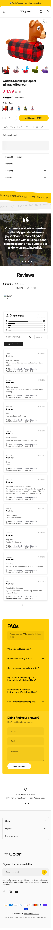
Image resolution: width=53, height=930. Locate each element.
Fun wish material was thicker (18, 486)
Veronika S (9, 557)
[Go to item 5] (45, 70)
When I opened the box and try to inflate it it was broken (24, 364)
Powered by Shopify (31, 913)
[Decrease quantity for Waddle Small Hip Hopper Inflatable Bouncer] (5, 118)
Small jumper (11, 438)
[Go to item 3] (25, 70)
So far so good (12, 387)
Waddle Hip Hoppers (14, 588)
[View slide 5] (31, 261)
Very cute (9, 539)
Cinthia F (9, 354)
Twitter (26, 369)
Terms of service (30, 917)
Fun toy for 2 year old (14, 542)
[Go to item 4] (35, 70)
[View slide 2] (22, 261)
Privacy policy (19, 917)
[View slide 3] (25, 261)
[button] (25, 97)
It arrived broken (12, 360)
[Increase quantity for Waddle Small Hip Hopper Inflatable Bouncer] (14, 118)
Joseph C (9, 533)
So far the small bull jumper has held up (21, 440)
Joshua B (9, 380)
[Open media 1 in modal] (44, 21)
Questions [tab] (31, 288)
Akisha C (9, 581)
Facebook (18, 369)
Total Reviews (41, 317)
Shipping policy (41, 917)
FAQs (25, 634)
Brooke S (9, 455)
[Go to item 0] (6, 70)
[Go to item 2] (16, 70)
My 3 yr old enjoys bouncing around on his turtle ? (25, 566)
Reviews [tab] (19, 288)
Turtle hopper (11, 515)
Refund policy (9, 917)
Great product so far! (14, 518)
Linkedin (33, 369)
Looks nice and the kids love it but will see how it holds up (24, 390)
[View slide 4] (28, 261)
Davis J (8, 508)
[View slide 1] (19, 261)
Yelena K (9, 480)
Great (8, 462)
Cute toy (9, 564)
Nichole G (9, 407)
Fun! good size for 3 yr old (16, 416)
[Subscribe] (44, 872)
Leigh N (8, 431)
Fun (7, 413)
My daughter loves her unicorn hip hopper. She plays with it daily (24, 592)
